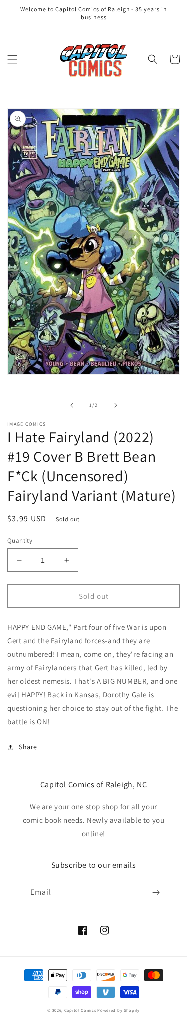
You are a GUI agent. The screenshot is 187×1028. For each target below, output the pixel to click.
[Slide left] (72, 405)
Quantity (19, 540)
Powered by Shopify (118, 1010)
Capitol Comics (80, 1010)
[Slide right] (116, 405)
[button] (12, 59)
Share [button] (28, 746)
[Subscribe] (156, 892)
